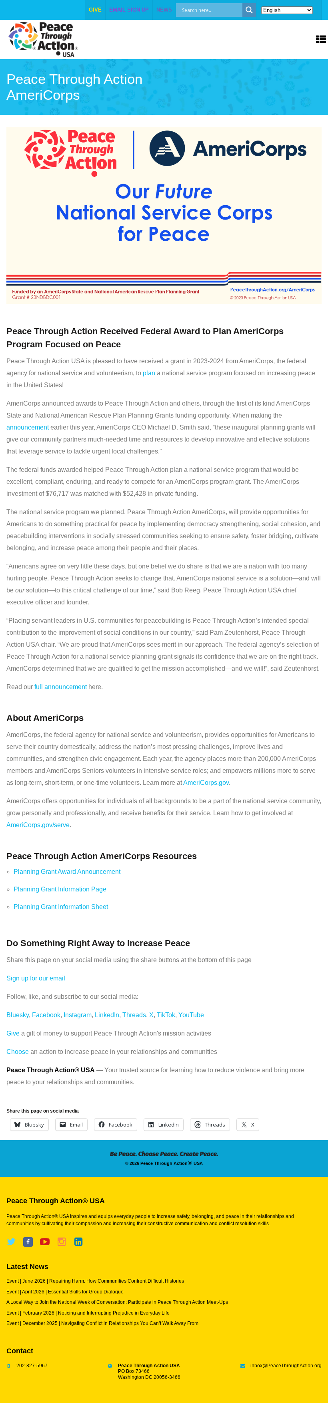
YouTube (191, 1015)
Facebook (46, 1015)
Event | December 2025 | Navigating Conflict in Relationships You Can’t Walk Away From (102, 1323)
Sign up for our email (35, 978)
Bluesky (17, 1015)
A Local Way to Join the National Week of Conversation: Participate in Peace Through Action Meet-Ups (117, 1302)
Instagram (78, 1015)
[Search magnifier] (249, 10)
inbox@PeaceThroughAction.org (286, 1365)
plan (149, 373)
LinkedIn (107, 1015)
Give (13, 1033)
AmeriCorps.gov (206, 782)
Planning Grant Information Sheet (61, 906)
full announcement (60, 686)
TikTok (166, 1015)
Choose (17, 1051)
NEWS (164, 10)
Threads (134, 1015)
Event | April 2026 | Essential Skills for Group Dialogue (65, 1292)
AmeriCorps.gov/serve (38, 825)
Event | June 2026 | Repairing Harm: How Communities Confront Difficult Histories (95, 1281)
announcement (27, 427)
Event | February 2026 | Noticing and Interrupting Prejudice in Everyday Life (88, 1313)
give (95, 10)
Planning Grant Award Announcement (67, 871)
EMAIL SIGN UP (129, 10)
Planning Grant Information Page (60, 889)
